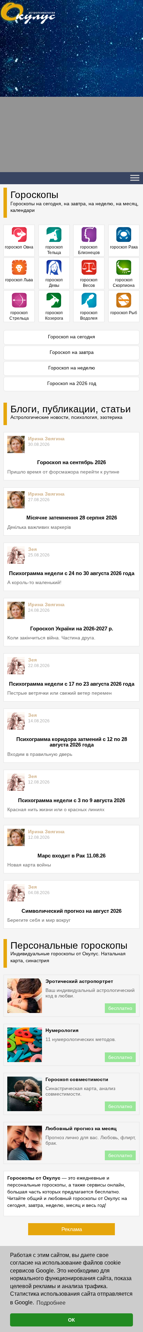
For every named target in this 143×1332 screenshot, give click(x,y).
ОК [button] (71, 1320)
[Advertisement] (71, 101)
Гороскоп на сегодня (71, 336)
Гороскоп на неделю (71, 367)
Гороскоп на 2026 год (71, 383)
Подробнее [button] (51, 1303)
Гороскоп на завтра (72, 352)
